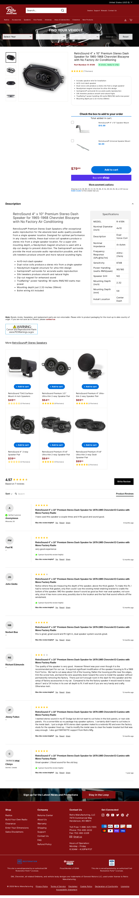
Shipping (41, 827)
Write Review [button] (124, 481)
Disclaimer (73, 886)
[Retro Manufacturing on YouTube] (112, 814)
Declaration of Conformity (106, 886)
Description (13, 203)
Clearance (76, 20)
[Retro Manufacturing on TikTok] (127, 814)
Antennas (48, 20)
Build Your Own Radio (16, 819)
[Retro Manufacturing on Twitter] (117, 814)
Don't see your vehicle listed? (69, 44)
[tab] (125, 494)
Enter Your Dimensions (17, 827)
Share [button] (68, 523)
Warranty (41, 823)
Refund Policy (44, 844)
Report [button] (61, 523)
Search (109, 36)
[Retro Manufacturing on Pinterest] (122, 814)
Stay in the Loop (99, 794)
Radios (6, 20)
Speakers (27, 20)
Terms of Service (58, 886)
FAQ (39, 840)
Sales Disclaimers (14, 832)
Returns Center (45, 815)
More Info (82, 137)
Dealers (90, 10)
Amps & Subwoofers (62, 20)
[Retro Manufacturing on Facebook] (107, 814)
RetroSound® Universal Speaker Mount (114, 141)
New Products (88, 20)
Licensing (125, 886)
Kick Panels (38, 20)
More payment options (101, 184)
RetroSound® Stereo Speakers (29, 342)
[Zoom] (43, 76)
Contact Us (112, 10)
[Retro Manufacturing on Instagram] (103, 814)
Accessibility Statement (66, 890)
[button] (22, 403)
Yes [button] (56, 523)
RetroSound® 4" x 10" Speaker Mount (114, 123)
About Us (42, 819)
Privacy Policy (42, 886)
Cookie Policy (86, 886)
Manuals (104, 10)
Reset (126, 36)
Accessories (16, 20)
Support (97, 10)
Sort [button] (7, 494)
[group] (19, 479)
